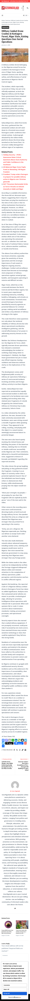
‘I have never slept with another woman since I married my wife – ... (21, 932)
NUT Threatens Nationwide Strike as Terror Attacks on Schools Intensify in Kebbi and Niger (15, 186)
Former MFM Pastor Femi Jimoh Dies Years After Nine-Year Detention (7, 932)
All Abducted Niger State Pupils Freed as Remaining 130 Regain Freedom (14, 169)
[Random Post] (23, 15)
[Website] (15, 908)
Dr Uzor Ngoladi (15, 791)
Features (8, 20)
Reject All (6, 989)
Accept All (7, 993)
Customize (7, 985)
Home (3, 20)
